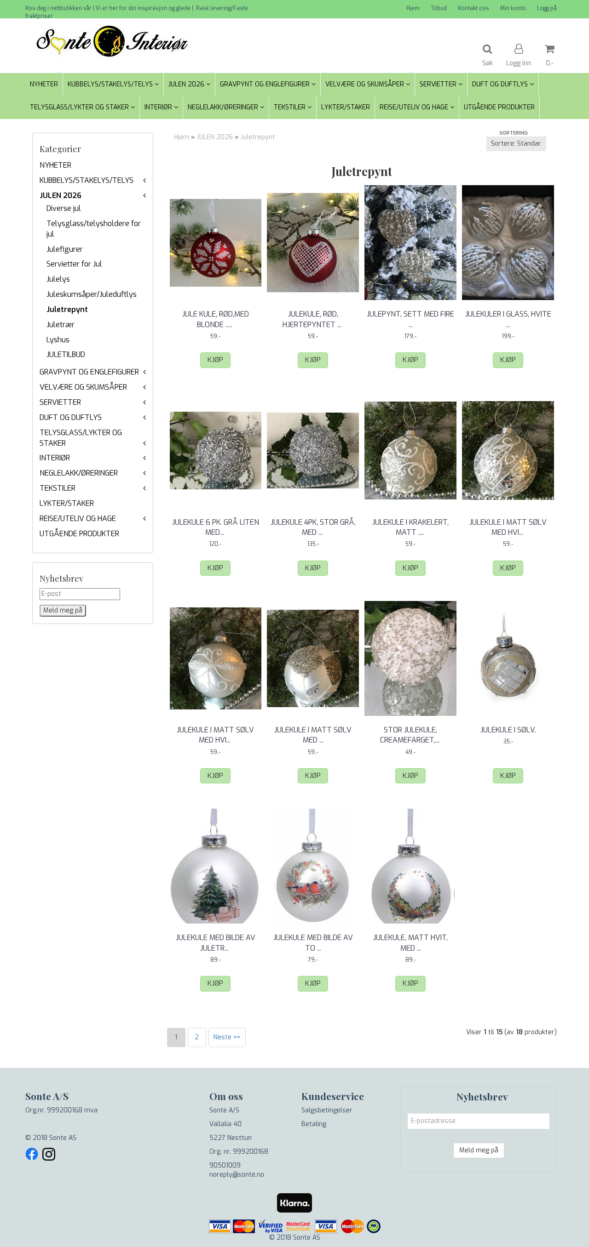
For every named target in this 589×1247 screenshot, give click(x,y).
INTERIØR (55, 458)
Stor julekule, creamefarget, (410, 735)
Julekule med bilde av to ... (313, 942)
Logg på (547, 8)
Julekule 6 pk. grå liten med (215, 527)
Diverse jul (63, 208)
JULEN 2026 (60, 195)
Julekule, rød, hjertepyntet (313, 319)
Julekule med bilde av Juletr (215, 942)
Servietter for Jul (74, 264)
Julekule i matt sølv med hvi (508, 527)
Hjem (413, 8)
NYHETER (55, 165)
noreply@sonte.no (236, 1174)
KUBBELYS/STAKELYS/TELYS (86, 180)
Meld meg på (478, 1150)
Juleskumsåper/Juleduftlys (91, 294)
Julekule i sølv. (508, 730)
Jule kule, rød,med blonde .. (215, 319)
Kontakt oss (473, 8)
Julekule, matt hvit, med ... (410, 942)
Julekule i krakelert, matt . (410, 527)
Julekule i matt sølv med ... (313, 735)
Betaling (313, 1124)
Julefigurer (64, 249)
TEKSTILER (57, 488)
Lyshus (57, 340)
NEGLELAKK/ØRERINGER (79, 473)
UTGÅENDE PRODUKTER (79, 533)
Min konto (513, 8)
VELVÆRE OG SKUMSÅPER (83, 387)
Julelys (58, 279)
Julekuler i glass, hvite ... (508, 319)
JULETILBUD (65, 354)
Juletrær (60, 324)
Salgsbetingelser (326, 1110)
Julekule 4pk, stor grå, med (313, 527)
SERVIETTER (60, 402)
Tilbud (439, 8)
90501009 (225, 1165)
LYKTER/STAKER (67, 503)
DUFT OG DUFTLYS (71, 417)
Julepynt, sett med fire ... (410, 319)
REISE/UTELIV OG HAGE (78, 518)
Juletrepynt (67, 309)
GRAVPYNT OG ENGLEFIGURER (89, 372)
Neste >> (227, 1037)
